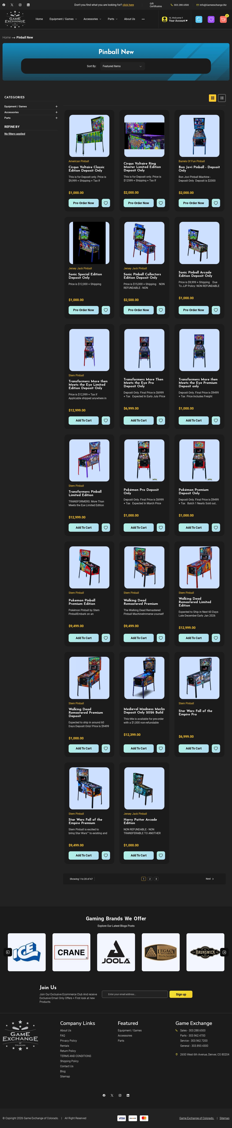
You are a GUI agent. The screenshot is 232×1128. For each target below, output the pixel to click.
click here (128, 4)
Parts (111, 19)
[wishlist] (106, 203)
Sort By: (91, 66)
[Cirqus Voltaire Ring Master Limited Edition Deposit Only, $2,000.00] (144, 136)
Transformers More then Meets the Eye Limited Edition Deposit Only (88, 385)
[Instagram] (20, 5)
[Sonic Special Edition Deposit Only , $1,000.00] (89, 243)
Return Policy (68, 1051)
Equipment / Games (62, 19)
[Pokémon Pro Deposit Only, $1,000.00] (144, 460)
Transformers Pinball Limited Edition (85, 493)
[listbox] (122, 66)
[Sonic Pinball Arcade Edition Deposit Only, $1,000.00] (199, 243)
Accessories (91, 19)
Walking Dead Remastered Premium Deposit (86, 713)
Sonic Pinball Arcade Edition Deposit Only (195, 274)
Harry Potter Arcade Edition (140, 821)
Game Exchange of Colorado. (41, 1118)
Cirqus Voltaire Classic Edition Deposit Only (86, 169)
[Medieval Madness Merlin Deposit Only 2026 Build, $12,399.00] (144, 678)
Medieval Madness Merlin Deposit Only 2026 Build (144, 711)
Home (39, 19)
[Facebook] (4, 5)
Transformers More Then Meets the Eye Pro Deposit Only (143, 383)
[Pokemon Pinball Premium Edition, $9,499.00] (89, 567)
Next (208, 878)
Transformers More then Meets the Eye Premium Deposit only (198, 383)
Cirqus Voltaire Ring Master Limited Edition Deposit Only (142, 167)
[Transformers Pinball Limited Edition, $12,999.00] (89, 460)
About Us (129, 19)
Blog (63, 1071)
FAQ (62, 1035)
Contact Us (66, 1066)
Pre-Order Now (83, 203)
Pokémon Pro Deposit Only (141, 491)
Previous (8, 952)
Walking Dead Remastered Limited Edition (195, 602)
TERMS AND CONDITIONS (75, 1056)
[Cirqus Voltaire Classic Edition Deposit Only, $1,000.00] (89, 136)
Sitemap (65, 1076)
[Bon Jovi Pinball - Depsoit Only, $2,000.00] (199, 136)
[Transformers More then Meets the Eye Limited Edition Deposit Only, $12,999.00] (89, 350)
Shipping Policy (69, 1061)
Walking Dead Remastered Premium (141, 602)
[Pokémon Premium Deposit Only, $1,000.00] (199, 460)
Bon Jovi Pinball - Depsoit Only (199, 169)
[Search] (198, 19)
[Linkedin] (28, 5)
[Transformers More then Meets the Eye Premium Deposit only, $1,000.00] (199, 350)
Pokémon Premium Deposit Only (194, 491)
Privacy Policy (68, 1040)
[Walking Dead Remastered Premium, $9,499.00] (144, 567)
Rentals (64, 1045)
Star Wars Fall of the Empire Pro (195, 712)
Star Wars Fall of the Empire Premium (85, 821)
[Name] (107, 120)
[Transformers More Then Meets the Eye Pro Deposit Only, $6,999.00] (144, 350)
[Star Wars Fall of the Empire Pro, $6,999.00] (199, 678)
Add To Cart (84, 420)
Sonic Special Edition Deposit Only (85, 276)
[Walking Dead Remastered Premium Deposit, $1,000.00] (89, 678)
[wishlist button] (211, 19)
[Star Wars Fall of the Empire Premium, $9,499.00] (89, 788)
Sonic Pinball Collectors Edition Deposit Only (142, 276)
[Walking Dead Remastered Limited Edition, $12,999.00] (199, 567)
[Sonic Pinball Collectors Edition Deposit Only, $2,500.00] (144, 243)
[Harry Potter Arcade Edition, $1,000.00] (144, 788)
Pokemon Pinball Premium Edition (82, 602)
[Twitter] (12, 5)
